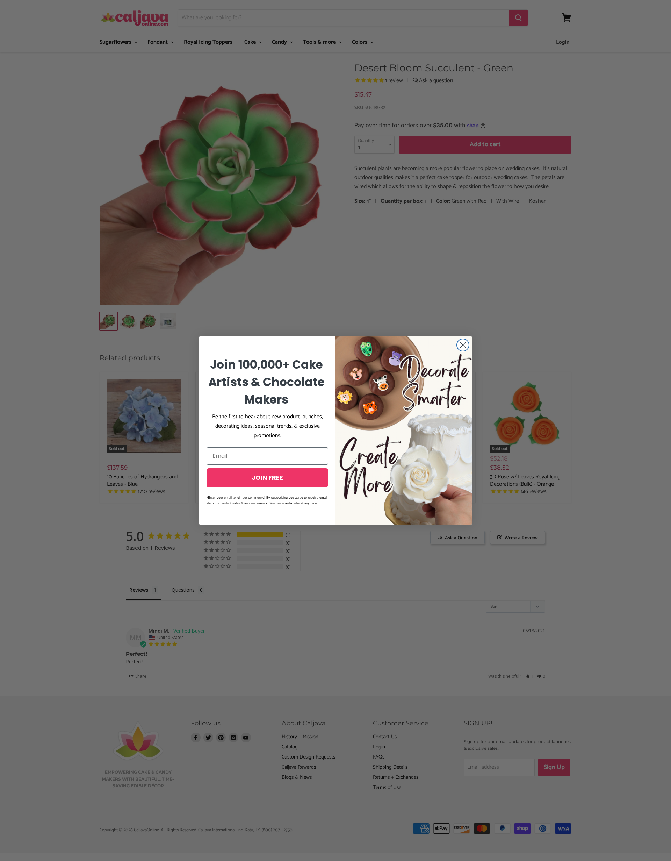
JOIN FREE (267, 477)
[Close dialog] (463, 345)
